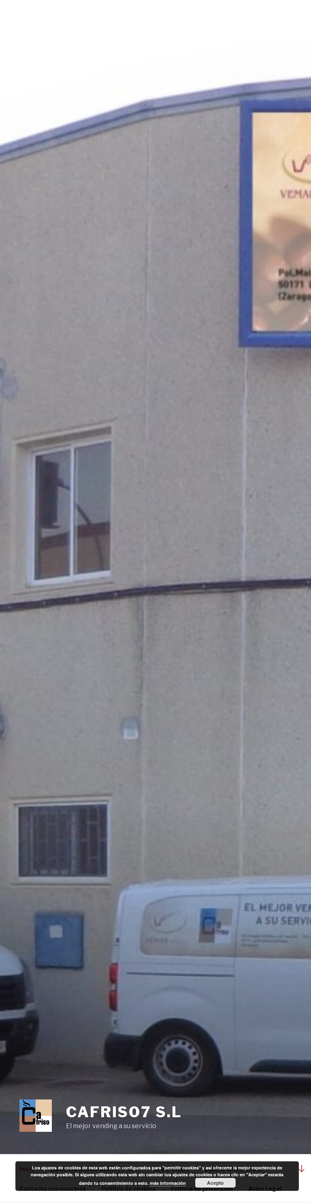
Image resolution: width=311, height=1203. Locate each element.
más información (168, 1183)
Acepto (215, 1182)
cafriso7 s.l (124, 1112)
